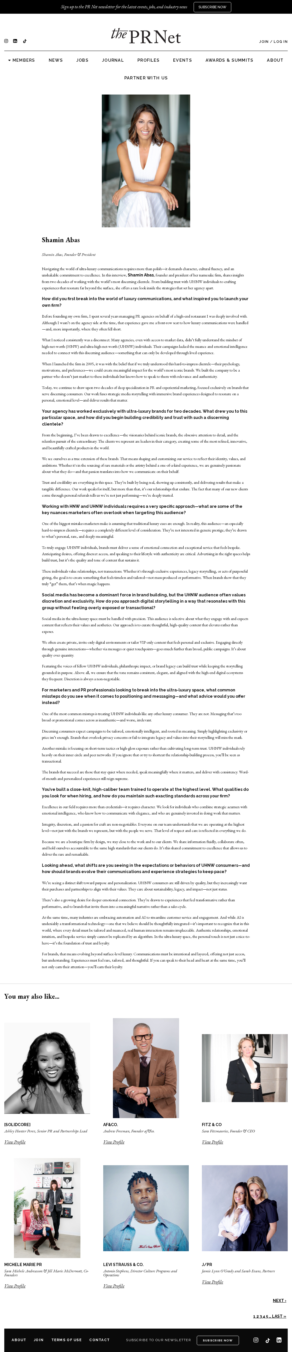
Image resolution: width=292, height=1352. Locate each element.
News (56, 60)
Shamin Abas (141, 275)
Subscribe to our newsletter (158, 1340)
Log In (281, 42)
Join (264, 42)
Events (182, 60)
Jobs (82, 60)
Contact (99, 1340)
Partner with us (146, 78)
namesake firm (210, 275)
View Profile (14, 1142)
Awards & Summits (229, 60)
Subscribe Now (212, 7)
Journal (113, 60)
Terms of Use (66, 1340)
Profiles (148, 60)
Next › (279, 1300)
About (275, 60)
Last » (279, 1316)
